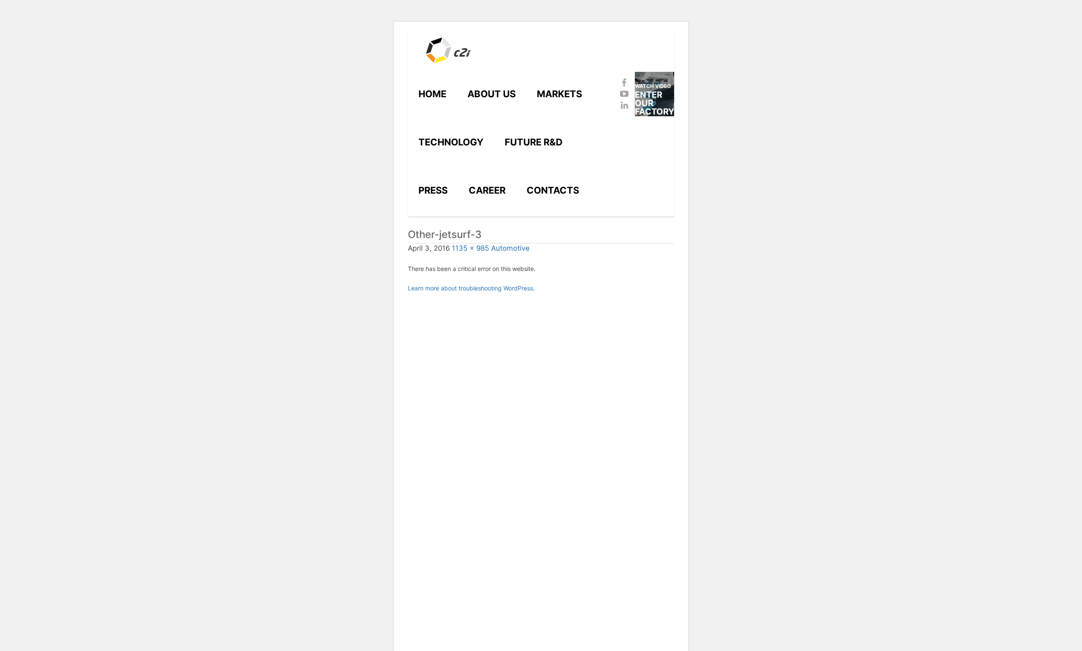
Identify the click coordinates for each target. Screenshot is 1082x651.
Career (487, 190)
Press (433, 190)
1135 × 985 (470, 248)
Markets (559, 93)
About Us (491, 93)
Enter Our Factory (654, 99)
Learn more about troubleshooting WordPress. (471, 288)
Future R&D (534, 142)
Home (432, 93)
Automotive (510, 248)
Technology (451, 142)
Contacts (553, 190)
